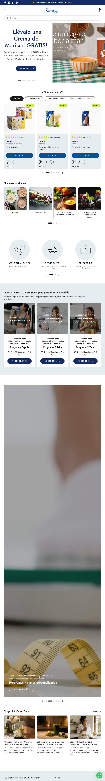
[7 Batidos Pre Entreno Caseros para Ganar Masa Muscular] (19, 727)
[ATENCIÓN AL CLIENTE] (19, 250)
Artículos (97, 711)
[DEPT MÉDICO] (85, 250)
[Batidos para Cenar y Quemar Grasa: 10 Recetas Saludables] (52, 727)
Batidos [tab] (17, 98)
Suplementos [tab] (34, 98)
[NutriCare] (52, 10)
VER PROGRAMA (19, 361)
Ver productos (26, 689)
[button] (98, 10)
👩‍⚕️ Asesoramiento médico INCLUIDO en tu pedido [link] (52, 2)
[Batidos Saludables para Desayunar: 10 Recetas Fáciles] (85, 727)
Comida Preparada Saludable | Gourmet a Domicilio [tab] (70, 98)
